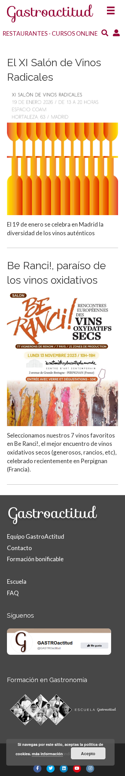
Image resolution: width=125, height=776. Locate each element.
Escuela (16, 581)
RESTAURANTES (25, 33)
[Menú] (110, 8)
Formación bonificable (35, 559)
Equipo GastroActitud (35, 536)
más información (47, 753)
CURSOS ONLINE (75, 33)
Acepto (88, 753)
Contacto (19, 548)
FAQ (13, 593)
